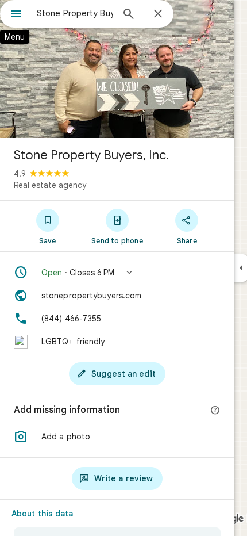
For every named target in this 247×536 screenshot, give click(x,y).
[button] (117, 272)
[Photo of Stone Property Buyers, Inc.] (117, 69)
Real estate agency (50, 185)
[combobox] (75, 13)
